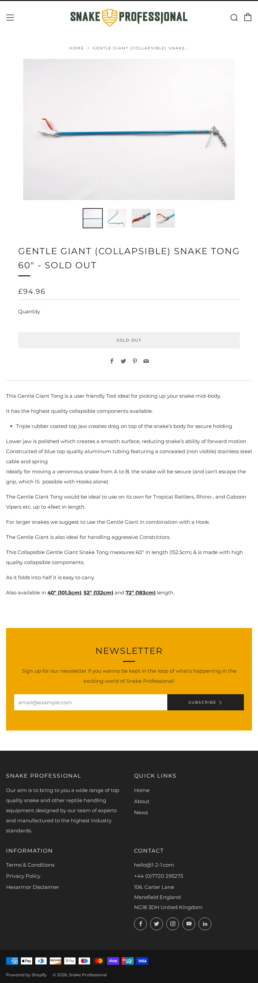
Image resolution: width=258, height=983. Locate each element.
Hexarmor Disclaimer (32, 887)
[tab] (93, 218)
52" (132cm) (98, 592)
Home (76, 48)
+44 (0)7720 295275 (158, 876)
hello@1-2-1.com (154, 865)
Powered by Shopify (26, 974)
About (141, 801)
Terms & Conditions (30, 865)
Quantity (29, 311)
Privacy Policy (23, 876)
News (141, 812)
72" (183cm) (141, 592)
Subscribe (202, 702)
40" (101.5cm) (64, 592)
